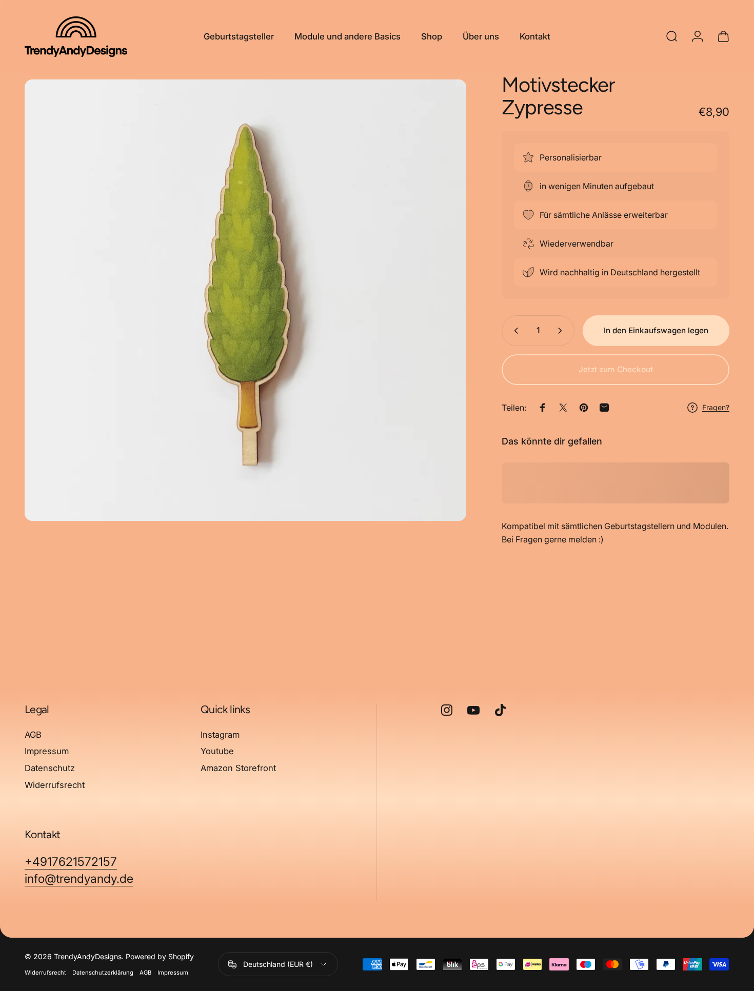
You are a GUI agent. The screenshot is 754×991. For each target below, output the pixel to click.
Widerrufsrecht (55, 785)
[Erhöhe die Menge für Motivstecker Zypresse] (562, 331)
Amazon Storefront (238, 768)
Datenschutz (50, 768)
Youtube (217, 751)
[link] (71, 862)
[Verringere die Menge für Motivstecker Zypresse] (514, 331)
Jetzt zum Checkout (616, 369)
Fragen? (715, 407)
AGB (33, 735)
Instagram (220, 735)
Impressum (47, 751)
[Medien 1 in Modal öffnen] (245, 300)
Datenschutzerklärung (102, 972)
